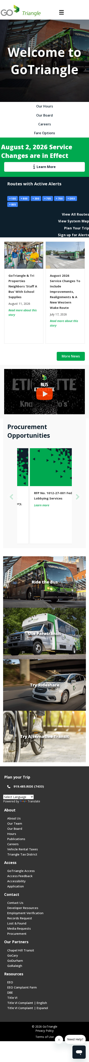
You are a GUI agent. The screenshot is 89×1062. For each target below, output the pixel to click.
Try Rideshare (44, 685)
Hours (11, 834)
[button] (11, 497)
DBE (10, 992)
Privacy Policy (44, 1031)
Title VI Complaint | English (27, 1003)
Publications (16, 839)
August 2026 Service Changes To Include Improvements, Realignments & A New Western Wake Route (65, 291)
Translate (34, 801)
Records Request (19, 918)
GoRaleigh (14, 966)
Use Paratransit (44, 633)
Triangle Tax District (22, 854)
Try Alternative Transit (44, 736)
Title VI (12, 997)
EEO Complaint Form (22, 987)
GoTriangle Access (21, 871)
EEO (10, 982)
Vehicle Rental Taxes (22, 849)
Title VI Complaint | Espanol (27, 1008)
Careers (13, 844)
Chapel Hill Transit (20, 950)
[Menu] (61, 12)
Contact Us (15, 903)
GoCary (12, 955)
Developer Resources (22, 908)
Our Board (14, 828)
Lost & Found (16, 923)
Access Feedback (19, 876)
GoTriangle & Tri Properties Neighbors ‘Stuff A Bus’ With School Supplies (22, 286)
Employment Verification (25, 913)
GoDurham (15, 960)
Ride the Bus (44, 582)
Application (15, 886)
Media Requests (19, 928)
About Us (14, 818)
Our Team (14, 823)
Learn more (29, 505)
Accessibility (16, 881)
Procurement (16, 933)
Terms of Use (44, 1037)
